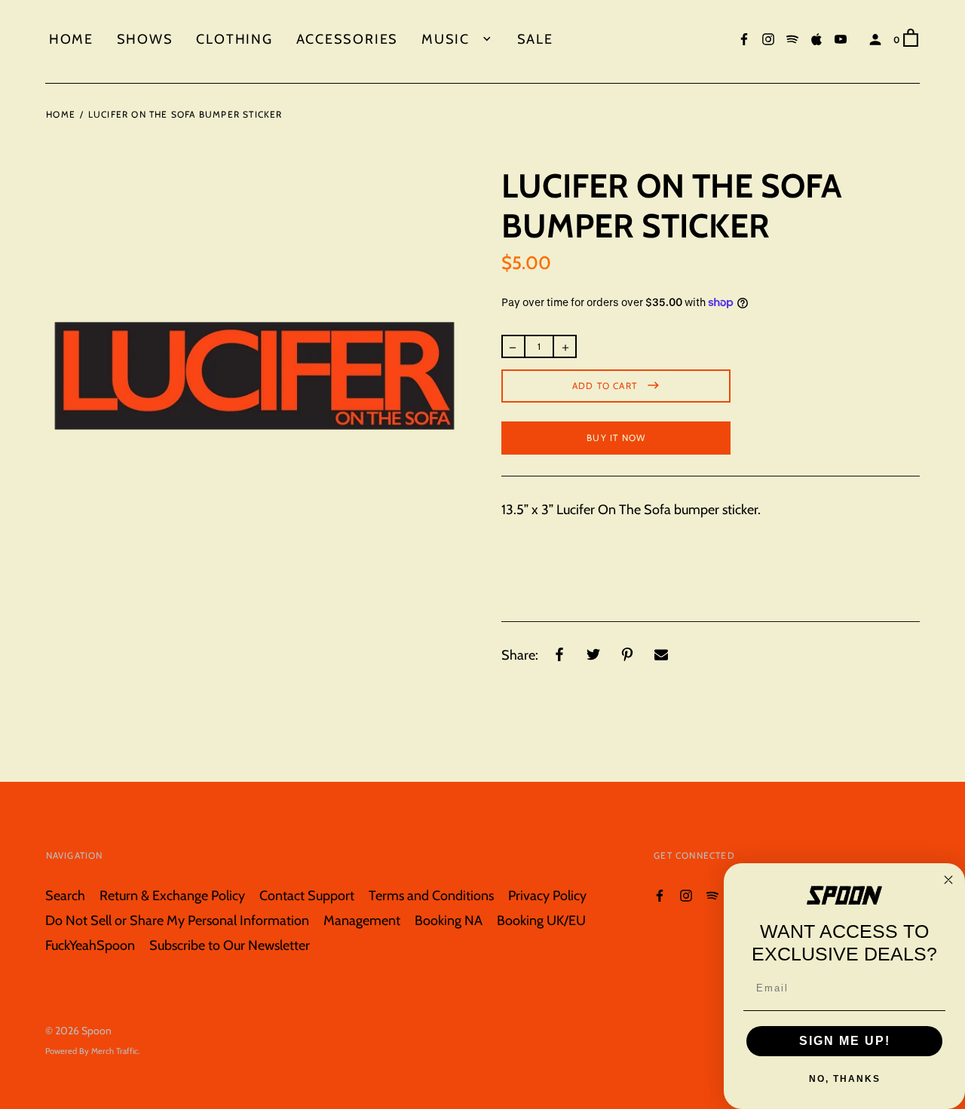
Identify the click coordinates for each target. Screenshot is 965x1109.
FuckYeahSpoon (90, 945)
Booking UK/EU (541, 920)
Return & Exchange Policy (172, 895)
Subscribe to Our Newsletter (229, 945)
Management (361, 920)
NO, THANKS (845, 1079)
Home (71, 39)
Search (65, 895)
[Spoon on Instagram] (768, 38)
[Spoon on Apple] (816, 38)
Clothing (234, 39)
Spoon (96, 1030)
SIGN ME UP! (844, 1040)
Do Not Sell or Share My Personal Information (177, 920)
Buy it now (616, 437)
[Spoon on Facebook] (744, 38)
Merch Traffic (114, 1051)
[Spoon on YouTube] (841, 38)
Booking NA (448, 920)
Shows (145, 39)
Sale (535, 39)
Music (447, 39)
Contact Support (306, 895)
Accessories (347, 39)
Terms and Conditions (431, 895)
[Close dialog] (948, 880)
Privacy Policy (547, 895)
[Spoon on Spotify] (792, 38)
